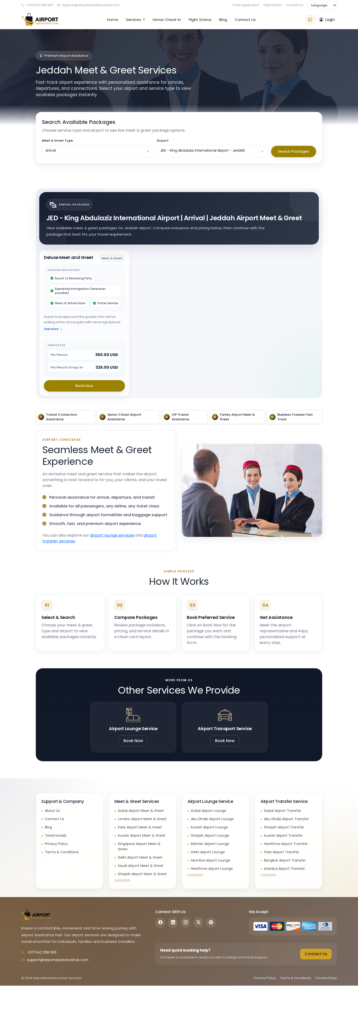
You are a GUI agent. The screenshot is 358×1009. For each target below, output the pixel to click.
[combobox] (97, 151)
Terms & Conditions (62, 852)
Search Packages (293, 151)
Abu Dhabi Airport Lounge (212, 818)
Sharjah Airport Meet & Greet (142, 873)
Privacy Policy (56, 843)
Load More (122, 880)
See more (51, 329)
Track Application (246, 5)
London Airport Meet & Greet (142, 818)
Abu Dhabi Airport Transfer (286, 818)
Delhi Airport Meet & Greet (140, 857)
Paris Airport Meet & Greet (140, 827)
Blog (223, 19)
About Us (52, 810)
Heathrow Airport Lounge (212, 868)
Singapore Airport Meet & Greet (139, 846)
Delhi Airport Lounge (208, 852)
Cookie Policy (326, 978)
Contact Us (294, 5)
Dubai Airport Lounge (208, 810)
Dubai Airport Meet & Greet (141, 810)
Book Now (84, 385)
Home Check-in (167, 19)
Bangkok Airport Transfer (285, 860)
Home (112, 19)
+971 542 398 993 (39, 5)
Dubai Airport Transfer (282, 810)
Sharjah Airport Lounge (210, 835)
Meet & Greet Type (57, 140)
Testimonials (55, 835)
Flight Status (273, 5)
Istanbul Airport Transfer (284, 868)
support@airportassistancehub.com (91, 5)
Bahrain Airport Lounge (210, 843)
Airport (163, 140)
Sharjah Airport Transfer (284, 827)
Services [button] (134, 19)
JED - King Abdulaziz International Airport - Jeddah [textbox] (202, 150)
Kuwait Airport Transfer (283, 835)
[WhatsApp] (310, 20)
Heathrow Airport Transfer (286, 843)
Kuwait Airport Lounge (209, 827)
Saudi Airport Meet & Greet (140, 865)
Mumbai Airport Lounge (210, 860)
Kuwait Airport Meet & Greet (141, 835)
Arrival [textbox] (51, 150)
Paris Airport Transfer (281, 852)
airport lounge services (112, 535)
